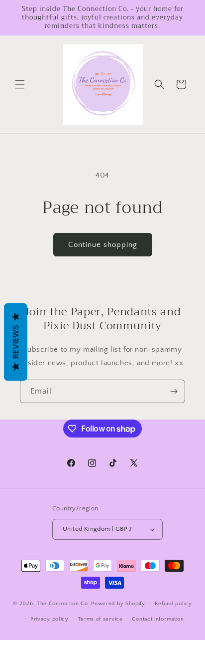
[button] (20, 84)
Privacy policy (49, 619)
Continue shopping (102, 244)
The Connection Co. (63, 604)
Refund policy (173, 604)
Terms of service (100, 619)
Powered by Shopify (118, 604)
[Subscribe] (174, 391)
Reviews (15, 342)
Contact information (158, 619)
